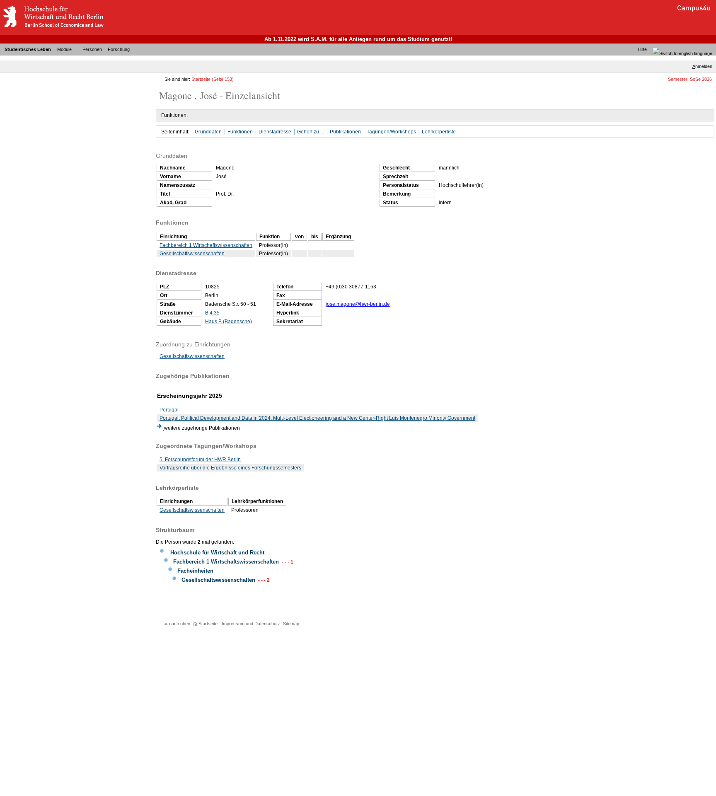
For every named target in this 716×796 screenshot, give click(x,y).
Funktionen (240, 132)
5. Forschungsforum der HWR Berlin (200, 459)
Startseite (200, 79)
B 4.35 (212, 313)
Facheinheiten (195, 571)
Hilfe (642, 49)
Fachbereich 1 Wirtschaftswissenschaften (206, 245)
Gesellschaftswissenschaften (192, 253)
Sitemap (291, 623)
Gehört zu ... (310, 132)
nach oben (179, 623)
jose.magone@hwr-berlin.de (358, 304)
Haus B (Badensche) (228, 321)
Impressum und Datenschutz (251, 623)
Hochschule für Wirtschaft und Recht (217, 552)
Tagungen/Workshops (391, 132)
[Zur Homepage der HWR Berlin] (53, 27)
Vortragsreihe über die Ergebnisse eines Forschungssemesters (230, 468)
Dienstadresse (275, 132)
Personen (92, 49)
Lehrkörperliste (439, 132)
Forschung (119, 49)
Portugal (169, 410)
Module (64, 49)
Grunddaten (208, 132)
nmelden (702, 66)
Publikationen (345, 132)
